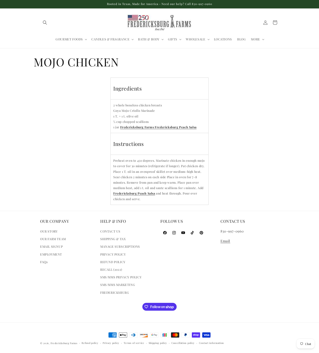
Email (225, 241)
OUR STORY (49, 231)
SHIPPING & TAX (113, 239)
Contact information (211, 343)
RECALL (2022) (111, 269)
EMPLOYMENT (51, 254)
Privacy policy (111, 343)
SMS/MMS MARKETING (117, 285)
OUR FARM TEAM (53, 239)
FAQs (44, 262)
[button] (45, 22)
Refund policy (90, 343)
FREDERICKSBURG (114, 292)
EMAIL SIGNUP (51, 246)
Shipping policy (158, 343)
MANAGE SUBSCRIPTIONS (120, 246)
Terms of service (134, 343)
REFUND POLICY (112, 262)
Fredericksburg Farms (64, 343)
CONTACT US (110, 231)
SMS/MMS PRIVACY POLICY (120, 277)
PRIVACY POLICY (113, 254)
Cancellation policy (183, 343)
